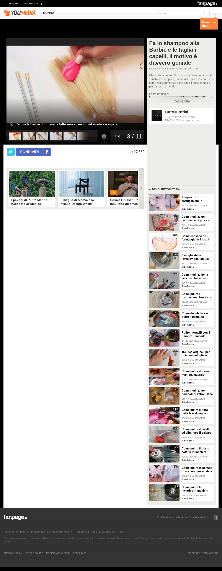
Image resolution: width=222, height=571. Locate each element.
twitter (12, 3)
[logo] (207, 3)
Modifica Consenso (58, 553)
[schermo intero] (117, 136)
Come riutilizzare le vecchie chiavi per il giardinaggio (195, 276)
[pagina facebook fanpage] (216, 517)
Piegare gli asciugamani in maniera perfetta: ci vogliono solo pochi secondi (195, 199)
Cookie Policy (34, 553)
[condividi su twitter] (11, 152)
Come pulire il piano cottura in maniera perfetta (195, 450)
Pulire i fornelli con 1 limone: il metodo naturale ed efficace (196, 334)
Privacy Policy (13, 553)
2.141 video (172, 116)
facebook (31, 3)
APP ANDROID (200, 517)
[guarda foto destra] (88, 84)
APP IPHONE (183, 517)
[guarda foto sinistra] (19, 84)
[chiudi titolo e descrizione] (11, 124)
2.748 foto (188, 116)
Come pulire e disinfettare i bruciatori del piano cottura (197, 295)
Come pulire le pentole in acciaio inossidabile (197, 469)
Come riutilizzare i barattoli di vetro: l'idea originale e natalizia (197, 392)
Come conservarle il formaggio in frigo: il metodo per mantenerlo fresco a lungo (197, 237)
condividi (29, 152)
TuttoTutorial (176, 112)
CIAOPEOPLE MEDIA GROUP (203, 553)
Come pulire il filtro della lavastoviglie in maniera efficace (195, 411)
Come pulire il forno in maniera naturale (197, 373)
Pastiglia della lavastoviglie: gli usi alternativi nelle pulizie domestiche (197, 257)
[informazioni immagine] (104, 136)
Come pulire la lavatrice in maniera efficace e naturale (195, 488)
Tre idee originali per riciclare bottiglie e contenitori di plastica (196, 353)
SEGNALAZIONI (165, 517)
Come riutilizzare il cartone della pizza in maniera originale (196, 218)
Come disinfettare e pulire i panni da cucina (195, 315)
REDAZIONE (79, 553)
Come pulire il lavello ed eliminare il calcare (196, 431)
